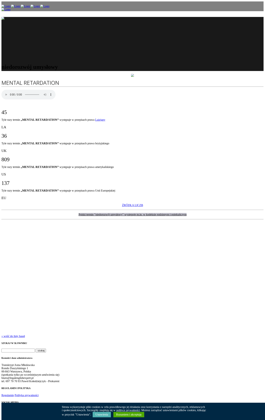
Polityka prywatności (27, 395)
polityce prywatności (128, 410)
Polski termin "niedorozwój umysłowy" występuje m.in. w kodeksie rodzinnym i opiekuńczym (133, 214)
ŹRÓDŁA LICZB (132, 205)
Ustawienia (101, 414)
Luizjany (100, 119)
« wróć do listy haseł (13, 336)
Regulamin (7, 395)
